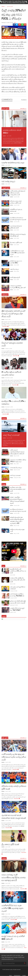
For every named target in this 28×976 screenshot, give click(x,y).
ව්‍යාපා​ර (4, 418)
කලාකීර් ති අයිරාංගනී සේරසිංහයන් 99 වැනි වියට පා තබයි (18, 571)
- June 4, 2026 (16, 238)
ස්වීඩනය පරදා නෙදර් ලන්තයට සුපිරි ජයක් (16, 202)
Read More (5, 144)
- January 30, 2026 (17, 477)
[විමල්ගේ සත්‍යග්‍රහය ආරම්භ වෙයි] (14, 334)
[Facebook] (14, 24)
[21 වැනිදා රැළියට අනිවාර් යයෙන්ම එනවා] (14, 363)
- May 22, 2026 (16, 455)
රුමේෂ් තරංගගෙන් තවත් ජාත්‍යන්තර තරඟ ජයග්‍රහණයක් (14, 816)
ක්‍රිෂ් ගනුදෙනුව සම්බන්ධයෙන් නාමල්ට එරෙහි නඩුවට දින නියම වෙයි (13, 313)
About (10, 975)
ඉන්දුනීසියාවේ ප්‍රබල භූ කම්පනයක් (16, 210)
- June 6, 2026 (7, 883)
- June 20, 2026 (8, 820)
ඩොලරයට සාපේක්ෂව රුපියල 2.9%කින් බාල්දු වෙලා (18, 460)
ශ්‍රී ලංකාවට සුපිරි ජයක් (16, 242)
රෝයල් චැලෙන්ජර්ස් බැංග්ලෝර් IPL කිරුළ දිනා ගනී (18, 286)
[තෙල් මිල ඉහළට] (5, 271)
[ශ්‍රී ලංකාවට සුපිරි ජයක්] (5, 245)
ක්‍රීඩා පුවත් (5, 738)
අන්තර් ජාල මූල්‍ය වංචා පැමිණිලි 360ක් (16, 262)
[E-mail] (25, 24)
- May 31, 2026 (16, 525)
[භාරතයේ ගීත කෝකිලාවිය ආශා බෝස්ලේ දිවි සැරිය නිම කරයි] (5, 579)
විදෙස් (3, 484)
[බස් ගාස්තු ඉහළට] (14, 173)
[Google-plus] (19, 24)
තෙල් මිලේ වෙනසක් (11, 434)
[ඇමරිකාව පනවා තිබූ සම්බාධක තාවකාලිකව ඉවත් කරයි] (5, 489)
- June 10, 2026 (16, 221)
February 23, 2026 (13, 590)
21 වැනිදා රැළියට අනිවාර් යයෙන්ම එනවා (11, 373)
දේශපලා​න (5, 295)
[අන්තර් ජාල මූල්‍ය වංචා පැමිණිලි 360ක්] (5, 263)
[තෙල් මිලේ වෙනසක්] (14, 426)
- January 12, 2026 (8, 348)
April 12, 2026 (12, 583)
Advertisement (17, 975)
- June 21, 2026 (16, 205)
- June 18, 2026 (16, 505)
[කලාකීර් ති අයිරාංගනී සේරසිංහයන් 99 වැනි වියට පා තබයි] (5, 571)
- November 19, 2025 (9, 377)
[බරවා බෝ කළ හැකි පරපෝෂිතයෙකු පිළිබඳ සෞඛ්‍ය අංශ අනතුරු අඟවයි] (14, 866)
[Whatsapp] (22, 24)
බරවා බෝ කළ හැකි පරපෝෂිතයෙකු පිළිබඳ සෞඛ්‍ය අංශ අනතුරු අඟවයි (14, 877)
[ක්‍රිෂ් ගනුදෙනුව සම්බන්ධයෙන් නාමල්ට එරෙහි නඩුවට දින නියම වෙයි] (14, 302)
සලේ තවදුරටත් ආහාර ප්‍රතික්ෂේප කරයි (16, 227)
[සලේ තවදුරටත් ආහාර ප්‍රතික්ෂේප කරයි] (5, 228)
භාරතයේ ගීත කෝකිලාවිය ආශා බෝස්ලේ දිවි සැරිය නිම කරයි (17, 580)
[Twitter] (16, 24)
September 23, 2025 (14, 605)
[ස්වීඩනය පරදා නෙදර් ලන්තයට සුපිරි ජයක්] (5, 203)
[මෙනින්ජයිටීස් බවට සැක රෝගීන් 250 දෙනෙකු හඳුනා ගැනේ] (5, 253)
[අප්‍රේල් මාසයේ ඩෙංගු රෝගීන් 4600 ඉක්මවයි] (14, 928)
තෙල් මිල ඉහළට (14, 269)
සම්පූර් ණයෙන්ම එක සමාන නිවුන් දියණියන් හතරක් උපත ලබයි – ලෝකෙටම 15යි (17, 520)
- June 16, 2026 (16, 213)
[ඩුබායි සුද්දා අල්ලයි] (5, 280)
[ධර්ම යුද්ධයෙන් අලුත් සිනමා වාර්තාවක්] (5, 588)
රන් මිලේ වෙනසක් (15, 475)
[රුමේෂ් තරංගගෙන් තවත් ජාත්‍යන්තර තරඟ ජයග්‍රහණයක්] (14, 807)
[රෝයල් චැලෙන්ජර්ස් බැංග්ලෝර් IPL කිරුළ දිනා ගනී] (5, 288)
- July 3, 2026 (8, 135)
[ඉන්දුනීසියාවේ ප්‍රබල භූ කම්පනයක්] (5, 212)
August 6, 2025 (13, 612)
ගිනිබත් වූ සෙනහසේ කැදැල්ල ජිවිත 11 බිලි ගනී (18, 235)
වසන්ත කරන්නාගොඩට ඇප (13, 162)
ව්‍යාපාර (4, 463)
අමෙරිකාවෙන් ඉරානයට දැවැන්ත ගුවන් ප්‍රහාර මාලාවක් (18, 218)
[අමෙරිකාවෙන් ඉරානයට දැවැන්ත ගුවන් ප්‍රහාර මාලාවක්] (5, 220)
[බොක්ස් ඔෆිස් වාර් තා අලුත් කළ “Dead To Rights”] (5, 610)
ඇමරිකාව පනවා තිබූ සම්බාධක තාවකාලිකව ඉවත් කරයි (17, 489)
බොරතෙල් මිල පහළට (16, 467)
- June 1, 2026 (16, 279)
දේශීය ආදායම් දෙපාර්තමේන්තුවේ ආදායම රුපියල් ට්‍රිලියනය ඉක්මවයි (17, 452)
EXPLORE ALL (23, 108)
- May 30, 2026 (7, 319)
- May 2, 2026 (7, 941)
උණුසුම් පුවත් (5, 188)
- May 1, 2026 (16, 463)
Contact (24, 975)
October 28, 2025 (13, 597)
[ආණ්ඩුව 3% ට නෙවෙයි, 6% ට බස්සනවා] (14, 392)
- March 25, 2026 (16, 469)
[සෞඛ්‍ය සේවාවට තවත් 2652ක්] (14, 119)
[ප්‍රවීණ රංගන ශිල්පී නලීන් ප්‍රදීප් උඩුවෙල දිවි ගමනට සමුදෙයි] (5, 603)
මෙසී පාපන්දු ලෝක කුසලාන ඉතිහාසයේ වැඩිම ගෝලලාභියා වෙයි (17, 193)
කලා (3, 566)
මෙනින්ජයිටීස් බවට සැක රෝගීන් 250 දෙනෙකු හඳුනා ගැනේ (17, 252)
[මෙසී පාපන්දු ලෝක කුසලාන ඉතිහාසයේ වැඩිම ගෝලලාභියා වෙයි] (5, 193)
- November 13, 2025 (9, 406)
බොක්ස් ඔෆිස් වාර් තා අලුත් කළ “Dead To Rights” (17, 609)
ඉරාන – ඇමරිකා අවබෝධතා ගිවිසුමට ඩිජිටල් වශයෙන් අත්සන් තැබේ (17, 500)
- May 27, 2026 (16, 533)
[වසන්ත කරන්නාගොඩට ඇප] (14, 154)
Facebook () (23, 99)
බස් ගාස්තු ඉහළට (8, 181)
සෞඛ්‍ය (4, 858)
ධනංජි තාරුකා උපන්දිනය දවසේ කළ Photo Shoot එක (17, 595)
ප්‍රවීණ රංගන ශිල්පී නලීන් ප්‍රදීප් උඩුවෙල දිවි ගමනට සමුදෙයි (18, 602)
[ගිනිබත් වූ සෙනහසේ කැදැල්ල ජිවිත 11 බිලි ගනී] (5, 236)
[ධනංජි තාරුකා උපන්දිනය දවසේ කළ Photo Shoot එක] (5, 595)
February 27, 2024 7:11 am (7, 22)
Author (4, 135)
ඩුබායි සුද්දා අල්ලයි (15, 277)
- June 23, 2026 (16, 196)
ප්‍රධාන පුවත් (5, 109)
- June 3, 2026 (16, 256)
